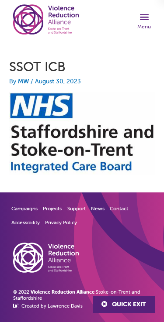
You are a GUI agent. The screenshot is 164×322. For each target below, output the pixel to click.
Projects (52, 208)
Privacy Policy (61, 222)
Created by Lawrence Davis (52, 306)
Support (76, 208)
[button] (144, 20)
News (98, 208)
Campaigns (24, 208)
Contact (119, 208)
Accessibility (25, 222)
